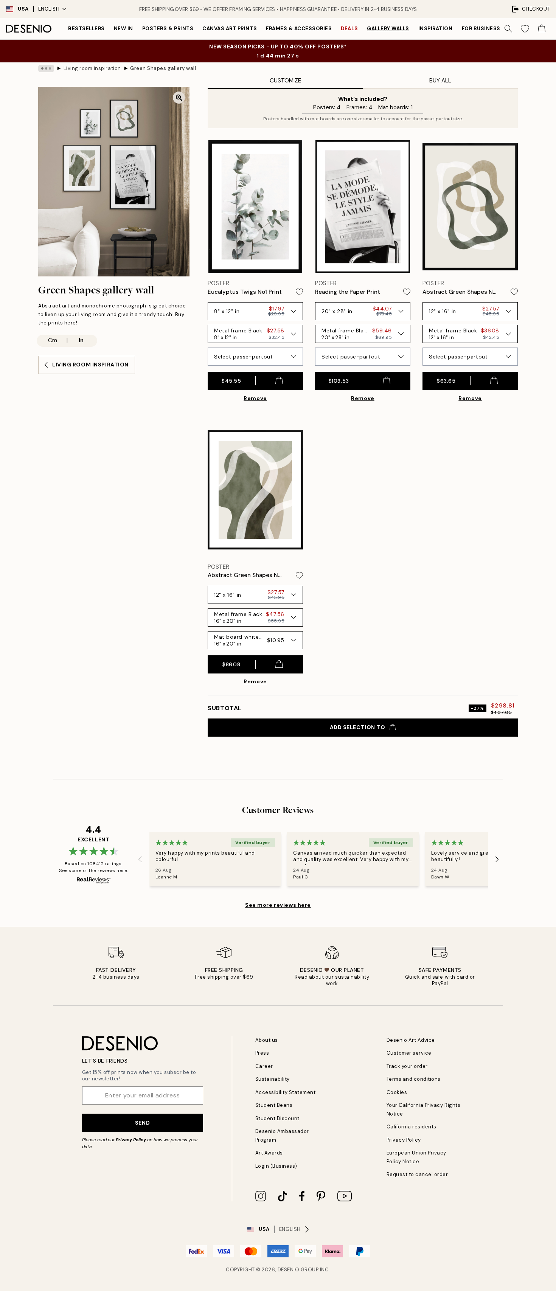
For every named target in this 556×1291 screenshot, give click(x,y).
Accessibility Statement (285, 1092)
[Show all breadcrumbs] (46, 68)
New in (123, 28)
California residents (411, 1126)
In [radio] (81, 340)
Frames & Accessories (299, 28)
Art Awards (269, 1153)
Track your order (407, 1066)
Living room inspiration (92, 68)
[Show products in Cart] (541, 29)
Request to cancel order (417, 1174)
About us (266, 1040)
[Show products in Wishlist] (525, 29)
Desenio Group (298, 1269)
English (49, 9)
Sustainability (272, 1079)
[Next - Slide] (497, 859)
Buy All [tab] (440, 80)
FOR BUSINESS (481, 28)
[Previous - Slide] (140, 859)
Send (142, 1122)
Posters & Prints (167, 28)
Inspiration (435, 28)
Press (262, 1053)
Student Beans (274, 1105)
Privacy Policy (131, 1140)
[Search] (508, 28)
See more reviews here (278, 905)
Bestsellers (86, 28)
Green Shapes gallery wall (163, 68)
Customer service (409, 1053)
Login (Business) (276, 1166)
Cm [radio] (52, 340)
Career (264, 1066)
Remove (255, 398)
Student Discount (277, 1118)
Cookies (397, 1092)
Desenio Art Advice (411, 1040)
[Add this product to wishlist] (299, 292)
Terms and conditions (414, 1079)
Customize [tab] (285, 80)
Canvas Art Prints (229, 28)
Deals (349, 28)
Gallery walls (388, 28)
